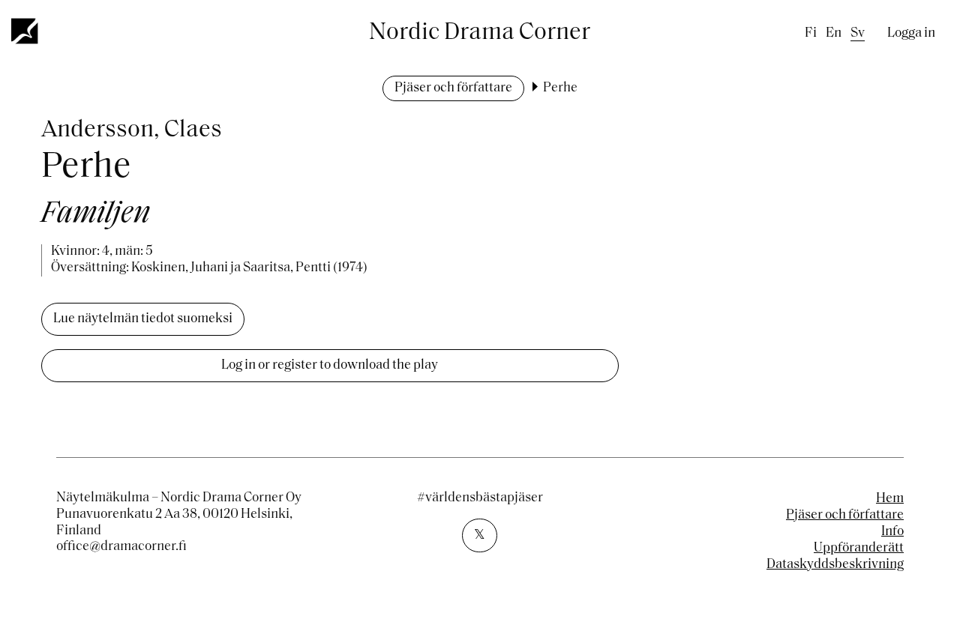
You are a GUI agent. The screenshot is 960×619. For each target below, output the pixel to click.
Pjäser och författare (453, 88)
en (834, 33)
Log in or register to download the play (329, 365)
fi (811, 33)
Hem (890, 499)
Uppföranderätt (859, 548)
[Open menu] (25, 30)
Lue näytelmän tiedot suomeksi (142, 319)
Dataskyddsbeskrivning (835, 565)
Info (892, 532)
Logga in (911, 33)
